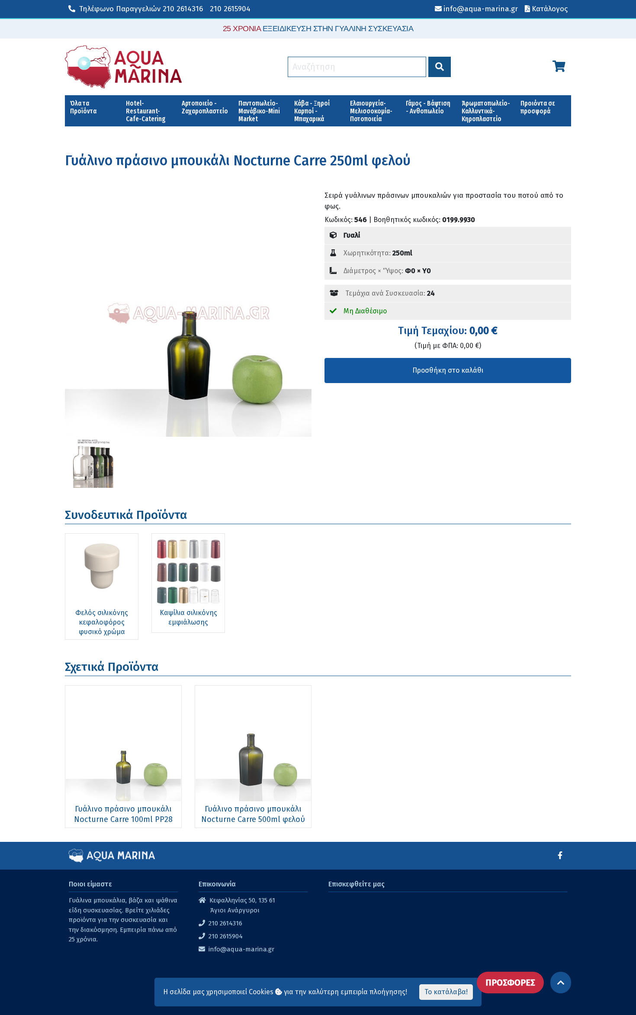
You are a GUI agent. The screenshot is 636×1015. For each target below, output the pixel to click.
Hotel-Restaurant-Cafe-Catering (146, 111)
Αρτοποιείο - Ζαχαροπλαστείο (205, 107)
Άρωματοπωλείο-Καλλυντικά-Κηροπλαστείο (486, 111)
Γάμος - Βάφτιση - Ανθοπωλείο (428, 107)
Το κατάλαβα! (446, 992)
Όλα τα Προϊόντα (83, 107)
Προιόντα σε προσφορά (537, 107)
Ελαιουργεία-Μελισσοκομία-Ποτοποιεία (371, 111)
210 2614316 (141, 8)
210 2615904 (230, 8)
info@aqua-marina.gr (241, 949)
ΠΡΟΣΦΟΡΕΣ (510, 982)
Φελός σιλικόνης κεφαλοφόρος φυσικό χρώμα (101, 622)
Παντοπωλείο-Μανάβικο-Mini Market (259, 111)
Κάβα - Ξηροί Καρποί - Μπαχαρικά (312, 111)
